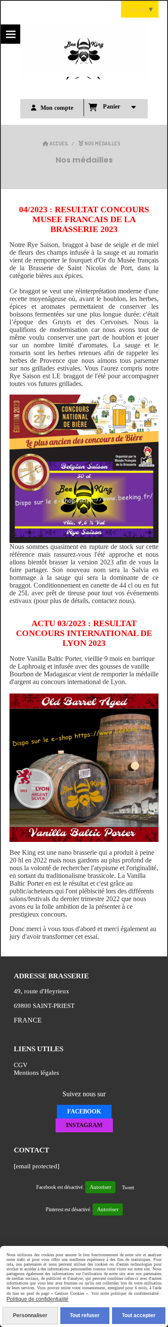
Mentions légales (36, 1072)
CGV (21, 1065)
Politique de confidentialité (37, 1299)
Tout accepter (139, 1315)
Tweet (128, 1188)
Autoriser (100, 1187)
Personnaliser (30, 1315)
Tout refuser (85, 1315)
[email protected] (36, 1166)
